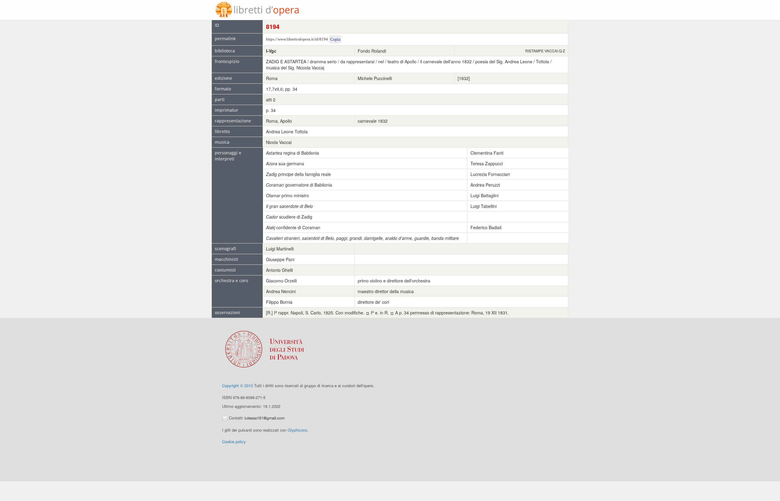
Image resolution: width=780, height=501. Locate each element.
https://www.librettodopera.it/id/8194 (297, 39)
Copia (335, 39)
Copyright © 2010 (237, 385)
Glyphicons (297, 430)
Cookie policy (234, 441)
